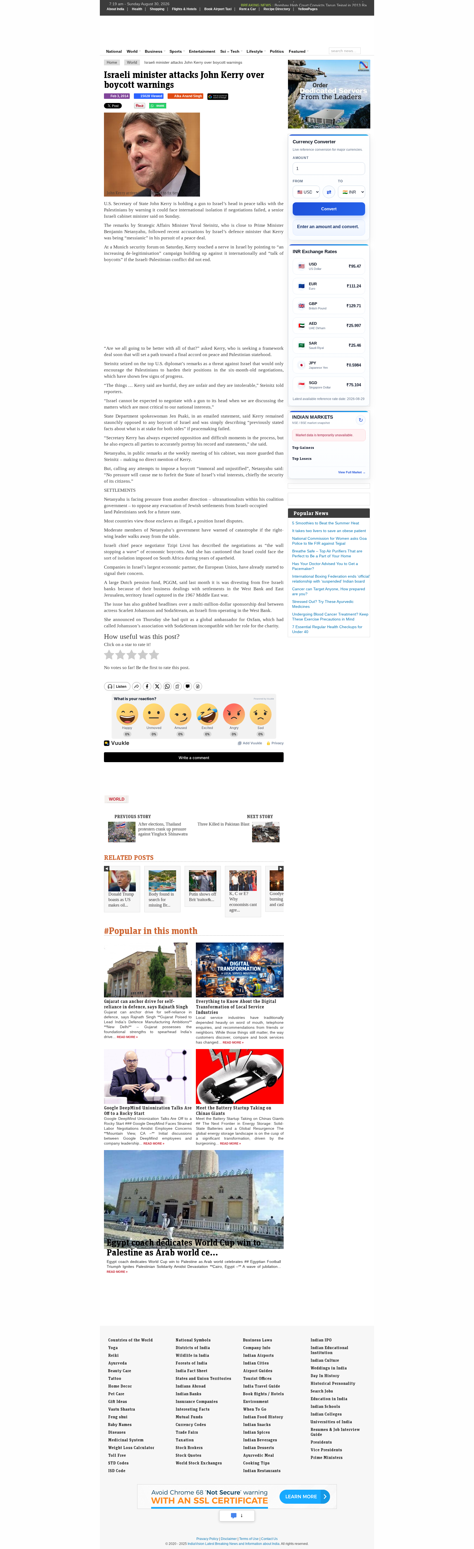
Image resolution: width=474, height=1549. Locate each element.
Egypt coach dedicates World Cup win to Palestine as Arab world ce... (184, 1247)
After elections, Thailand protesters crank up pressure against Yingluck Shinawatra (163, 829)
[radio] (109, 656)
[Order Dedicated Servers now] (329, 127)
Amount (300, 158)
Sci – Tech (229, 51)
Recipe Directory (277, 9)
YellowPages (308, 9)
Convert (329, 208)
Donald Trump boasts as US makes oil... (121, 899)
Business (153, 51)
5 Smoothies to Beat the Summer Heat (325, 523)
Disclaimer (229, 1539)
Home (112, 62)
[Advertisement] (274, 30)
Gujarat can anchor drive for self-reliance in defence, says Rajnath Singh (146, 1004)
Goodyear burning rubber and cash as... (282, 899)
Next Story (260, 816)
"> (168, 107)
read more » (127, 1037)
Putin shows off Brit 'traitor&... (202, 896)
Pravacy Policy (207, 1539)
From (298, 181)
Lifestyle (255, 51)
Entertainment (202, 51)
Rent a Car (247, 9)
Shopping (157, 9)
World (132, 51)
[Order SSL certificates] (237, 1508)
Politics (277, 51)
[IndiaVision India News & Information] (133, 31)
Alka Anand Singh (188, 96)
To (340, 181)
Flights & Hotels (184, 9)
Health (137, 9)
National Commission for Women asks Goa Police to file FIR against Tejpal (329, 541)
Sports (176, 51)
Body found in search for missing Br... (161, 899)
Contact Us (269, 1539)
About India (115, 9)
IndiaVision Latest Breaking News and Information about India (234, 1544)
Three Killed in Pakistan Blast (223, 824)
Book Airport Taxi (218, 9)
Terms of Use (249, 1539)
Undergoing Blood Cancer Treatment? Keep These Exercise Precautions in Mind (330, 616)
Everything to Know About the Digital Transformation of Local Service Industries (236, 1007)
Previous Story (132, 816)
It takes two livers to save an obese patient (329, 531)
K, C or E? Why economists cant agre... (243, 902)
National (114, 51)
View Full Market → (352, 472)
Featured (297, 51)
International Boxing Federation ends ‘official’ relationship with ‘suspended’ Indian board (331, 578)
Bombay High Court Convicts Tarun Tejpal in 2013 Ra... (322, 4)
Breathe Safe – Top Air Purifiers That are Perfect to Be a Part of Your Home (327, 553)
